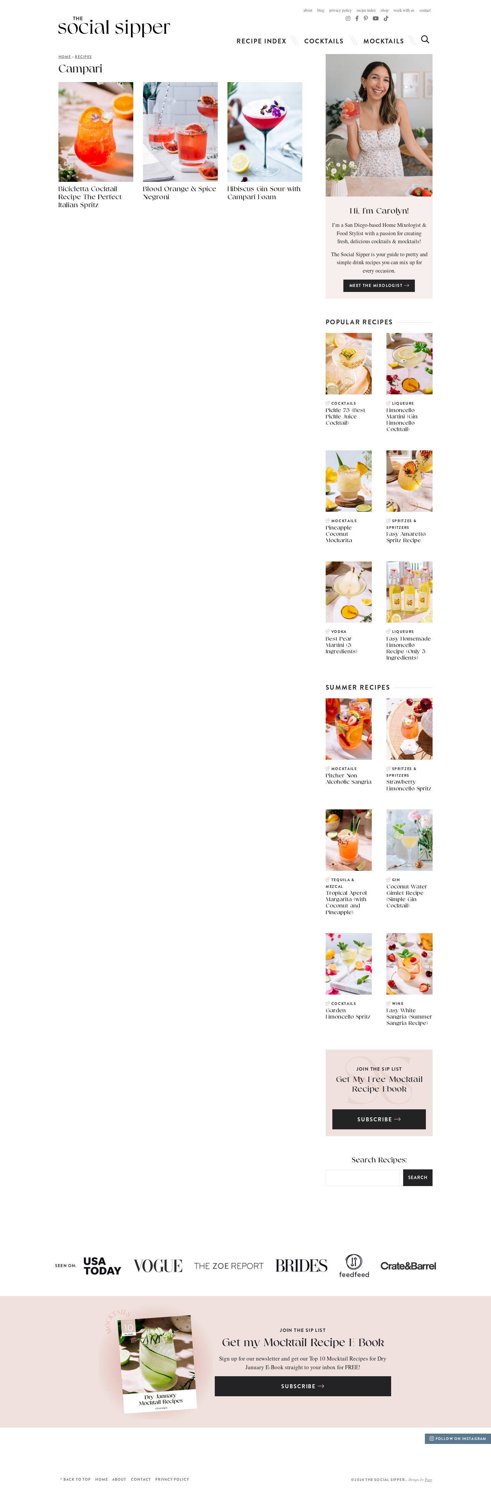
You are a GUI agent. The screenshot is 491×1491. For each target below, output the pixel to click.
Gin (396, 879)
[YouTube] (376, 18)
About (308, 10)
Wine (397, 1003)
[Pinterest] (366, 18)
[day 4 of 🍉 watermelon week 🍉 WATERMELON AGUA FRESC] (337, 1451)
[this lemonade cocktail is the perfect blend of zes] (153, 1451)
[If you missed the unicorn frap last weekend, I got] (92, 1451)
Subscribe (375, 1119)
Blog (320, 10)
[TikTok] (357, 18)
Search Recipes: (379, 1160)
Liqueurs (403, 403)
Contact (425, 10)
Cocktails (324, 41)
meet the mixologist (376, 286)
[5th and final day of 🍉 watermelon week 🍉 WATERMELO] (276, 1451)
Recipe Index (366, 10)
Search (418, 1177)
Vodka (339, 631)
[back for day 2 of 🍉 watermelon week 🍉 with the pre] (460, 1451)
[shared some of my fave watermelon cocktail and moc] (215, 1451)
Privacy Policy (340, 10)
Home (64, 56)
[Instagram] (348, 18)
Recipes (83, 56)
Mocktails (383, 41)
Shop (384, 10)
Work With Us (404, 10)
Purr (428, 1479)
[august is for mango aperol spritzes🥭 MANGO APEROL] (30, 1451)
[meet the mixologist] (379, 125)
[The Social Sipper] (114, 27)
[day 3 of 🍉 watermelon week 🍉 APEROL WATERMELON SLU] (399, 1451)
